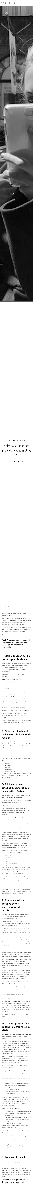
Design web (22, 440)
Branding (9, 440)
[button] (11, 461)
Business (16, 440)
